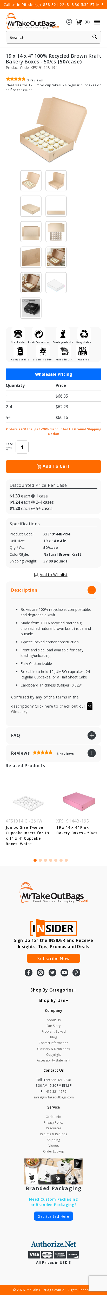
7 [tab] (66, 860)
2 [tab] (40, 860)
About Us (54, 1020)
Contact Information (53, 1043)
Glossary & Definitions (53, 1049)
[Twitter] (52, 973)
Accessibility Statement (53, 1060)
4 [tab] (50, 860)
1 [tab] (35, 860)
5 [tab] (55, 860)
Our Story (53, 1026)
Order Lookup (53, 1151)
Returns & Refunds (53, 1134)
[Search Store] (95, 37)
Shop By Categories (51, 990)
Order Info (53, 1117)
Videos (54, 1145)
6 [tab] (61, 860)
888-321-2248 (56, 4)
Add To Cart (56, 466)
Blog (53, 1037)
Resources (53, 1128)
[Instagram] (40, 973)
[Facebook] (28, 973)
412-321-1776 (56, 1091)
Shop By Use (52, 1000)
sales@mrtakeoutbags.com (54, 1097)
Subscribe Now (53, 958)
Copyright (53, 1054)
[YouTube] (64, 973)
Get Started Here (53, 1216)
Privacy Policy (53, 1122)
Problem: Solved (54, 1031)
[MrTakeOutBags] (32, 21)
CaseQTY (9, 446)
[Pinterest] (76, 973)
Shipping (53, 1140)
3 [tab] (45, 860)
